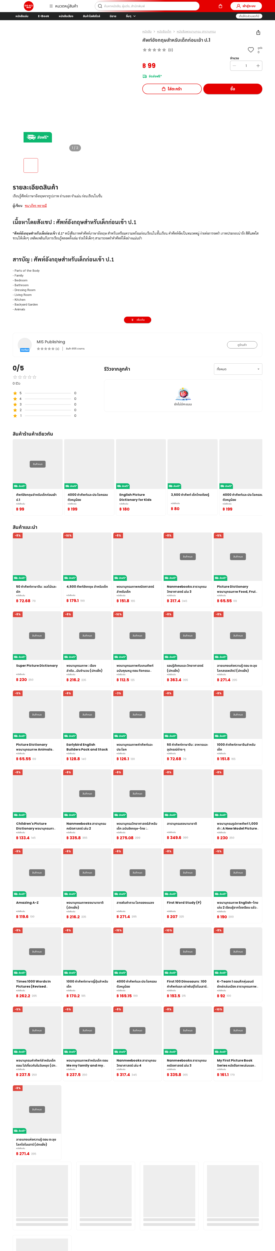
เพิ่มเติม (140, 320)
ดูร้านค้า (242, 345)
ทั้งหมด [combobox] (221, 369)
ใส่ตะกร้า (175, 89)
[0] (220, 6)
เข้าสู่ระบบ (249, 6)
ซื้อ (232, 89)
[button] (249, 16)
